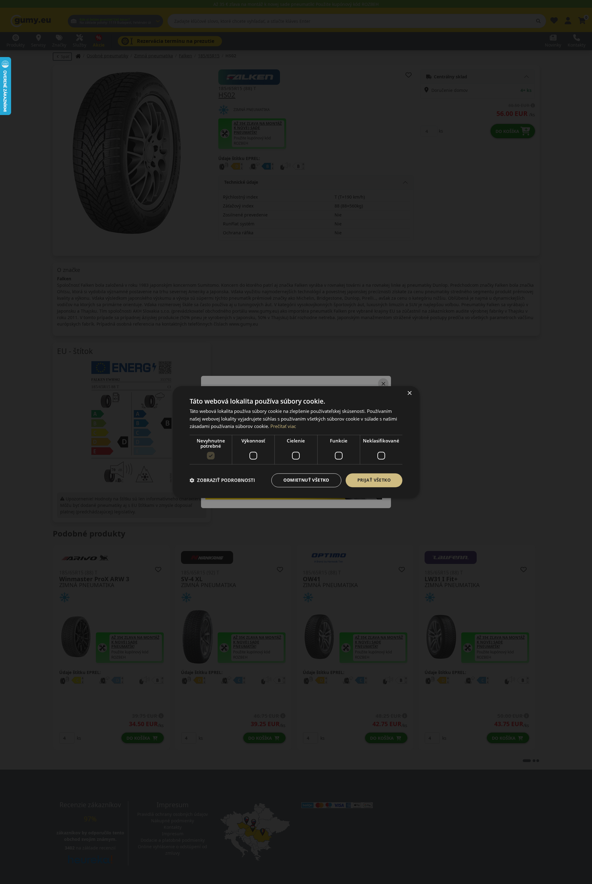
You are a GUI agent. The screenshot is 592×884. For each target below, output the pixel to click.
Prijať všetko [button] (374, 480)
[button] (222, 480)
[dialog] (296, 442)
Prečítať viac (283, 426)
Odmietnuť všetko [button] (306, 480)
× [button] (409, 393)
